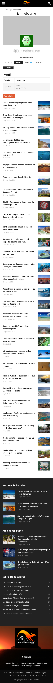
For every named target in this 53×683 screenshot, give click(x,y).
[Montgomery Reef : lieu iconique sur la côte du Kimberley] (44, 416)
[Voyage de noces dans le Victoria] (44, 180)
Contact (16, 675)
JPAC (38, 675)
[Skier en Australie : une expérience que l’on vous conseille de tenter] (44, 379)
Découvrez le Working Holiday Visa (17, 586)
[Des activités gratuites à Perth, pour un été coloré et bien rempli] (44, 292)
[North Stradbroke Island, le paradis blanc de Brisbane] (44, 230)
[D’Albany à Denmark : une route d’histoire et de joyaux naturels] (44, 316)
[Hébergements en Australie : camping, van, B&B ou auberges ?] (44, 428)
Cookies (29, 672)
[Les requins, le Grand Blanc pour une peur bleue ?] (44, 155)
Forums (39, 62)
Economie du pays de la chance (16, 605)
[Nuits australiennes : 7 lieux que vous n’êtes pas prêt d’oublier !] (44, 279)
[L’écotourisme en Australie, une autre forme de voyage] (44, 341)
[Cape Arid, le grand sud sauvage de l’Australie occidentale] (44, 391)
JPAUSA (31, 675)
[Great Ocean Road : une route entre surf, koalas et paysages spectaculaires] (44, 118)
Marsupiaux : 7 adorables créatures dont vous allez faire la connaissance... (32, 539)
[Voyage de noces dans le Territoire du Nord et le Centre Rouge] (44, 167)
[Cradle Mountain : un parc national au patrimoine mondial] (44, 441)
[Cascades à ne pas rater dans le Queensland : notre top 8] (44, 217)
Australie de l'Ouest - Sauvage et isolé (18, 598)
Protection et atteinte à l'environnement (19, 609)
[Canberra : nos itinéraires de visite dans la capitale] (44, 329)
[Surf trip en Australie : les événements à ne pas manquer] (44, 130)
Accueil (5, 10)
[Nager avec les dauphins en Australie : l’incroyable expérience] (44, 267)
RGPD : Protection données (14, 672)
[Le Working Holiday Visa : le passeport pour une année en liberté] (9, 552)
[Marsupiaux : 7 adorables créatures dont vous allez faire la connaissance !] (9, 539)
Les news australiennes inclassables (17, 613)
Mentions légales (41, 672)
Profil (18, 62)
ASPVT (44, 675)
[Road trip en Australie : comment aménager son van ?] (44, 466)
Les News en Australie (12, 582)
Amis (28, 62)
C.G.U (9, 675)
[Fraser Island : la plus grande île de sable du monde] (44, 105)
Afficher (8, 68)
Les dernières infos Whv (13, 594)
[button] (49, 3)
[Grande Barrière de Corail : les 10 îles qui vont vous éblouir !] (44, 254)
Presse (23, 675)
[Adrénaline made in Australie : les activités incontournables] (44, 354)
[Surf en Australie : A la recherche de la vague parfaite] (44, 366)
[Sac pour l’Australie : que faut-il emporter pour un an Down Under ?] (44, 242)
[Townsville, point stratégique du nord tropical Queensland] (44, 304)
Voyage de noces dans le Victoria (17, 177)
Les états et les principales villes (16, 602)
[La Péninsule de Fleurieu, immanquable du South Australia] (44, 143)
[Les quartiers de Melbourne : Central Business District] (44, 192)
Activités (8, 62)
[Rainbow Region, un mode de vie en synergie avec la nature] (44, 453)
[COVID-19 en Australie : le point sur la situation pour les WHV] (44, 205)
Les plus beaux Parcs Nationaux (16, 590)
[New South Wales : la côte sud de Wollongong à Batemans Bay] (44, 403)
